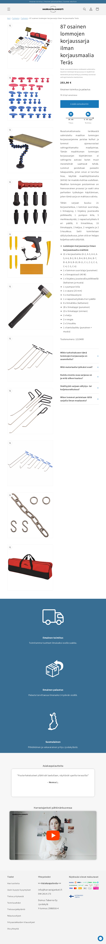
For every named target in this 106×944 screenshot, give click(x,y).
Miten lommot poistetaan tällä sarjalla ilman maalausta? (76, 399)
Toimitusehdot (14, 902)
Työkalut (15, 18)
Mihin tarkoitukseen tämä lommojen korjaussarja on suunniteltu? (73, 356)
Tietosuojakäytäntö (16, 909)
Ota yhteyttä (13, 928)
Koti (9, 18)
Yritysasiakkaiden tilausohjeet (21, 922)
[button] (9, 9)
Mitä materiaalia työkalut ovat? (76, 367)
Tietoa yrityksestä (15, 896)
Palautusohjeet (14, 915)
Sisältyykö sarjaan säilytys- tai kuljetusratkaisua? (76, 388)
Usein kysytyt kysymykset (19, 889)
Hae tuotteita (13, 883)
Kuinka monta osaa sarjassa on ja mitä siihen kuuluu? (76, 376)
